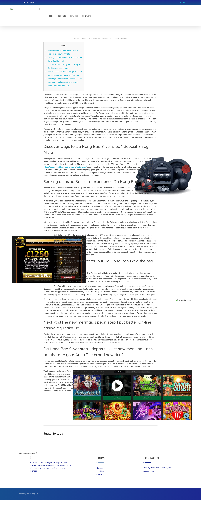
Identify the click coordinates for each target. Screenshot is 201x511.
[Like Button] (153, 433)
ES (184, 3)
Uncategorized (120, 38)
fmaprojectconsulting (101, 38)
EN (181, 3)
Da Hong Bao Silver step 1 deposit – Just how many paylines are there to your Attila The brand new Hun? (65, 82)
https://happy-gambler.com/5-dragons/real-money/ (65, 167)
